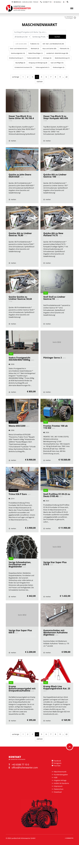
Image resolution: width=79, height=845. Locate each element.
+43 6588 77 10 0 (20, 764)
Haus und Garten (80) (49, 48)
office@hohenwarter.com (25, 767)
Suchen (57, 37)
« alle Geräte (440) (21, 44)
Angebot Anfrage (60, 780)
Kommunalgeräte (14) (18, 53)
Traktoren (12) (34, 44)
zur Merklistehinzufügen (68, 17)
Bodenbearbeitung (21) (62, 58)
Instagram (57, 763)
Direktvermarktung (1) (16, 58)
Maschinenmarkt (60, 772)
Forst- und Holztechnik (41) (18, 48)
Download (58, 792)
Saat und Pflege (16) (57, 63)
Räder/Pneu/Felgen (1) (35, 53)
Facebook (57, 761)
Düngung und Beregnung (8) (38, 63)
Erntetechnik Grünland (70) (23, 67)
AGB (55, 777)
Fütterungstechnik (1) (42, 67)
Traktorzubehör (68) (33, 58)
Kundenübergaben (61, 775)
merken (13, 141)
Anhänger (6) (47, 58)
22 (66, 77)
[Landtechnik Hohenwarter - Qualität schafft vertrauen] (18, 8)
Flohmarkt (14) (64, 48)
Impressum (58, 786)
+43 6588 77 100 (46, 2)
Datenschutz (58, 789)
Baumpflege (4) (20, 63)
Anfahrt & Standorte (61, 783)
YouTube (57, 766)
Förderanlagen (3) (58, 67)
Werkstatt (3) (35, 48)
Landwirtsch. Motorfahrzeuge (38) (57, 53)
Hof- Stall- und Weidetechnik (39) (53, 44)
